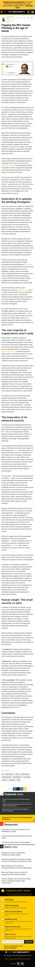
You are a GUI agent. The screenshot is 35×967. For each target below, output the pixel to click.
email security (6, 777)
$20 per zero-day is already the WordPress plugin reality (13, 854)
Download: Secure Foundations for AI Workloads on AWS (16, 830)
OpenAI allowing (22, 290)
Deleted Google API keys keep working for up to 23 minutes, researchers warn (16, 805)
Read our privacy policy (11, 959)
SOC (18, 780)
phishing (12, 780)
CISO (16, 774)
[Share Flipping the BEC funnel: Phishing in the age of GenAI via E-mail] (32, 17)
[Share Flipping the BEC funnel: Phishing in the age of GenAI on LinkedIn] (28, 17)
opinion (4, 780)
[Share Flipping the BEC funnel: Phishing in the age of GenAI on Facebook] (21, 17)
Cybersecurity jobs (13, 927)
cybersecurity (25, 774)
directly (15, 450)
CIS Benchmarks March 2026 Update (16, 842)
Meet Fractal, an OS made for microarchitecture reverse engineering (16, 867)
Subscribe (28, 942)
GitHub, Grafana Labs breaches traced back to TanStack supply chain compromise (16, 881)
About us (21, 959)
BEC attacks (28, 264)
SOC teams (14, 545)
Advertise (28, 959)
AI (3, 774)
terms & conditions (10, 948)
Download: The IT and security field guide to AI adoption (17, 818)
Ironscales (26, 777)
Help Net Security (26, 955)
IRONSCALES (10, 20)
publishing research (8, 165)
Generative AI (17, 777)
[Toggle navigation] (32, 12)
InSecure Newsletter (13, 911)
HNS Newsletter (12, 905)
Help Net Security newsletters (14, 2)
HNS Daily (9, 899)
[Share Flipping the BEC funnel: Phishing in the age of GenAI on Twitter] (25, 17)
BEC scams (9, 774)
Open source (10, 934)
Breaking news (11, 919)
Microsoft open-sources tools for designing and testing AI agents (14, 873)
